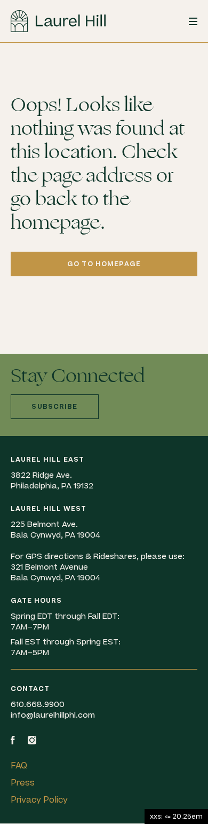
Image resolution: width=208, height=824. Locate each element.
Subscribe (54, 406)
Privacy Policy (39, 800)
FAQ (19, 766)
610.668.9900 (38, 704)
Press (23, 783)
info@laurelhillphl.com (53, 715)
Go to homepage (104, 264)
